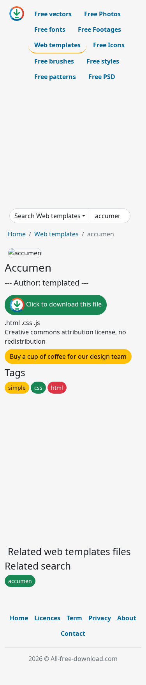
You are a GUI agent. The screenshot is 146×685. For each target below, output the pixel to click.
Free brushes (54, 61)
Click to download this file (63, 304)
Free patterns (55, 76)
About (126, 618)
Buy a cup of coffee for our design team (68, 356)
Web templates (57, 45)
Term (74, 618)
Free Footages (99, 29)
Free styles (102, 61)
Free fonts (49, 29)
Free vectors (53, 14)
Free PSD (101, 76)
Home (17, 234)
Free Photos (102, 14)
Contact (73, 633)
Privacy (99, 618)
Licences (47, 618)
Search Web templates (47, 216)
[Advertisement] (73, 146)
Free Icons (109, 45)
